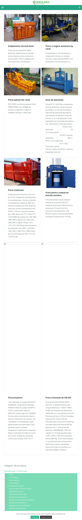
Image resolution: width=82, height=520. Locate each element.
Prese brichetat (14, 483)
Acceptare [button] (35, 517)
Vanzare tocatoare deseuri (17, 508)
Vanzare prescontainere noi (18, 503)
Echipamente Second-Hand (21, 46)
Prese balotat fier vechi (19, 99)
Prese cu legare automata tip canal (59, 47)
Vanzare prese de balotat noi (18, 497)
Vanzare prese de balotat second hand (21, 500)
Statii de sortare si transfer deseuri (20, 489)
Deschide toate (9, 471)
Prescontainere (15, 397)
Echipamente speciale (16, 491)
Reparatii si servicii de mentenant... (20, 505)
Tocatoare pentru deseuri (16, 486)
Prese (11, 475)
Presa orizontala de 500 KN (58, 397)
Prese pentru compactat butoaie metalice (57, 194)
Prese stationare (16, 190)
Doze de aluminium (55, 99)
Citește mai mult (46, 517)
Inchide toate (22, 471)
